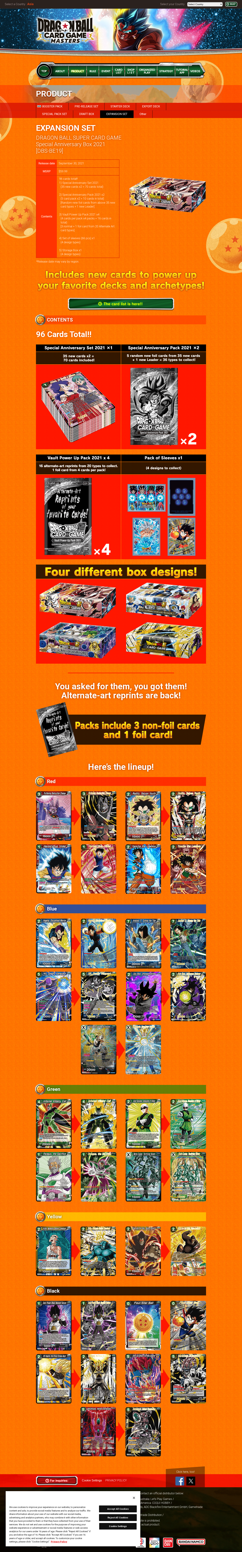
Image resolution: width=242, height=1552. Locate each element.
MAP (233, 4)
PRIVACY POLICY (116, 1480)
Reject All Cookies (118, 1517)
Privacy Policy (59, 1541)
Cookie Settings (92, 1480)
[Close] (134, 1498)
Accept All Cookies (118, 1509)
